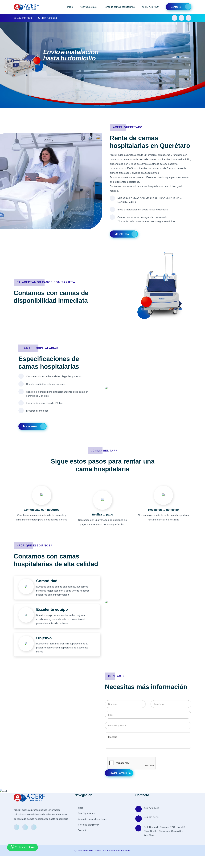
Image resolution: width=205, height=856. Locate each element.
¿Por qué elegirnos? (88, 824)
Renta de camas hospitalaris (92, 819)
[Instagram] (181, 18)
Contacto (176, 6)
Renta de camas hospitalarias (119, 6)
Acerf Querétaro (88, 6)
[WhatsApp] (188, 18)
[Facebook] (174, 18)
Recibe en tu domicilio (163, 509)
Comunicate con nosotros (41, 509)
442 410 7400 (151, 6)
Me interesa (122, 234)
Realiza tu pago (102, 514)
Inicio (70, 6)
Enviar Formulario (120, 773)
